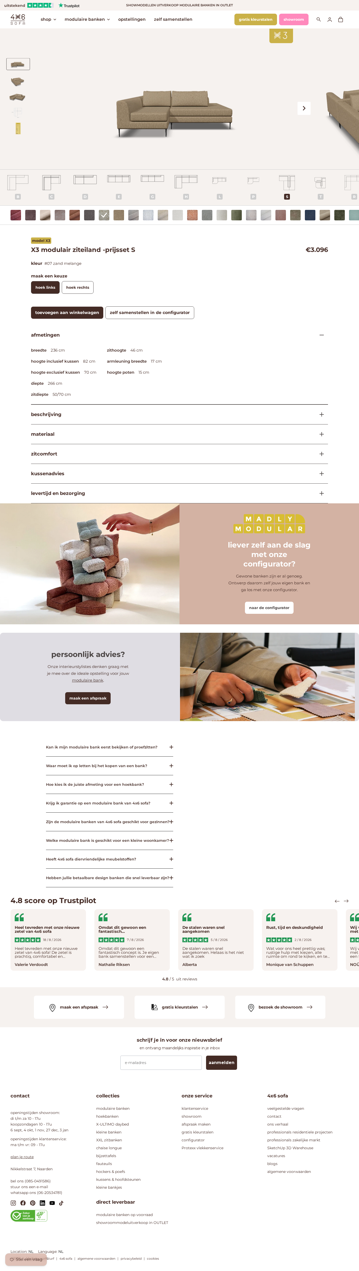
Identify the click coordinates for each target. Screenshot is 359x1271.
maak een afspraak (87, 698)
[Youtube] (52, 1203)
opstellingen (132, 19)
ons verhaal (277, 1124)
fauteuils (104, 1163)
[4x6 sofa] (18, 19)
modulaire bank (87, 680)
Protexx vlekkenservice (202, 1148)
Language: (48, 1251)
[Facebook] (23, 1203)
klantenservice (195, 1108)
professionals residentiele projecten (299, 1132)
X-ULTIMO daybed (112, 1124)
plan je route (22, 1156)
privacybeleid (131, 1258)
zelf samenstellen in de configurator (150, 312)
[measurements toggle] (319, 335)
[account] (332, 19)
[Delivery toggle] (319, 493)
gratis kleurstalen (256, 19)
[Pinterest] (32, 1203)
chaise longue (109, 1148)
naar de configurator (269, 607)
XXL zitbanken (109, 1140)
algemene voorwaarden (289, 1171)
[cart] (343, 19)
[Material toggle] (319, 434)
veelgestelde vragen (285, 1108)
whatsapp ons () (36, 1192)
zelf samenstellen (173, 19)
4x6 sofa (65, 1258)
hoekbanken (107, 1116)
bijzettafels (106, 1155)
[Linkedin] (42, 1203)
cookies (153, 1258)
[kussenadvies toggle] (319, 473)
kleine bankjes (109, 1187)
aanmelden (221, 1062)
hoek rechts (77, 287)
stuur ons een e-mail (29, 1186)
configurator (193, 1140)
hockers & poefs (110, 1171)
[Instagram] (13, 1203)
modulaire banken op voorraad (124, 1214)
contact (274, 1116)
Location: (19, 1251)
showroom (294, 19)
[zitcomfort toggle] (319, 453)
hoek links (45, 287)
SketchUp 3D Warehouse (290, 1148)
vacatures (276, 1155)
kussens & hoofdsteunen (118, 1179)
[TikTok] (61, 1203)
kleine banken (108, 1132)
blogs (272, 1163)
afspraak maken (196, 1124)
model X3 (41, 240)
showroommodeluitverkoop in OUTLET (132, 1222)
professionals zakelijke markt (293, 1140)
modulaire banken (85, 19)
